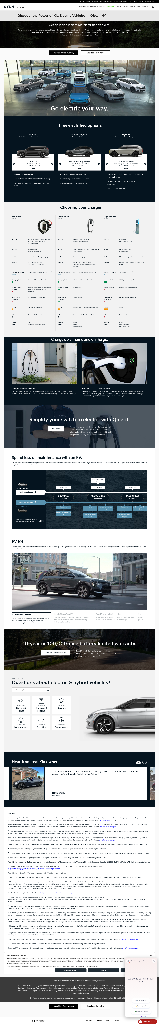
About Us (145, 7)
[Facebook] (33, 1021)
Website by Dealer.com (40, 1021)
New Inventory (84, 7)
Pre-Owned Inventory (97, 7)
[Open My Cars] (152, 7)
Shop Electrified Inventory (64, 53)
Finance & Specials (122, 7)
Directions (89, 1020)
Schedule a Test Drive (95, 53)
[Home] (9, 7)
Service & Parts (135, 7)
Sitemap (117, 1020)
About (99, 1020)
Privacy (108, 1020)
